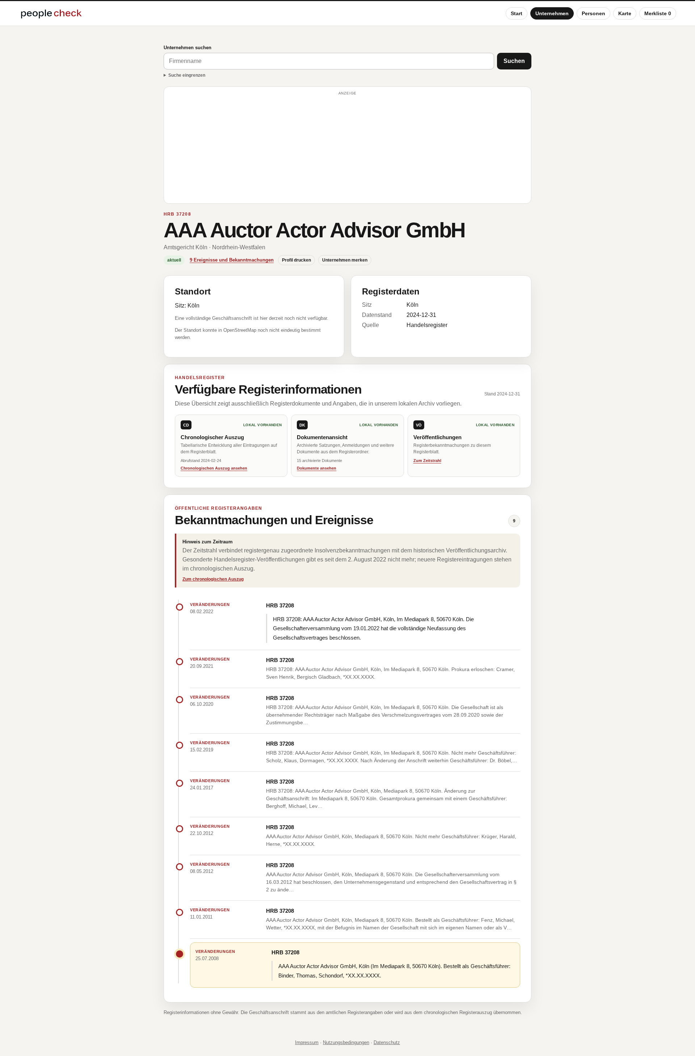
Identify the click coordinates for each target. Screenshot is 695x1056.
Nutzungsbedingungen (346, 1042)
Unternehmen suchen (187, 47)
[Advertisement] (347, 148)
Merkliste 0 (657, 13)
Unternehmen (552, 13)
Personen (593, 13)
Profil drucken (296, 260)
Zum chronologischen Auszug (213, 579)
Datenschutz (387, 1042)
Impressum (307, 1042)
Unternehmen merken (344, 260)
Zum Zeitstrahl (427, 460)
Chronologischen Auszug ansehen (214, 468)
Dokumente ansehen (316, 468)
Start (516, 13)
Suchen (514, 61)
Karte (624, 13)
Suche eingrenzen (186, 75)
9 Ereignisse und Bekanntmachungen (232, 260)
